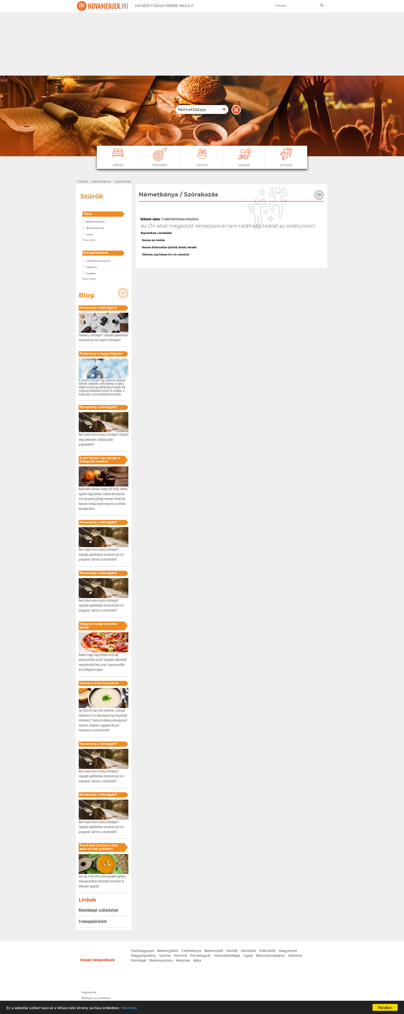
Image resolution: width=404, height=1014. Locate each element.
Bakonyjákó (167, 951)
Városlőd (248, 951)
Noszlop (183, 960)
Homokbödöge (227, 955)
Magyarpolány (143, 955)
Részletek (129, 1007)
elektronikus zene (98, 261)
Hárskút (295, 955)
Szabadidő (244, 165)
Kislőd (231, 951)
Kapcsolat (89, 992)
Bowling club (95, 228)
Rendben (385, 1007)
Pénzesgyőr (200, 955)
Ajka (197, 960)
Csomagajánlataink (93, 921)
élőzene (91, 267)
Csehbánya (191, 951)
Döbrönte (267, 951)
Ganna (165, 955)
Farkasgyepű (142, 951)
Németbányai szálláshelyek (98, 910)
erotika (91, 273)
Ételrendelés (160, 165)
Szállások (118, 165)
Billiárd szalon (95, 221)
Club (89, 234)
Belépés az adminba (96, 998)
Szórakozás (286, 165)
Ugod (248, 955)
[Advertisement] (202, 44)
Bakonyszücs (161, 960)
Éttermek (202, 165)
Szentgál (138, 960)
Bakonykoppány (270, 955)
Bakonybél (213, 951)
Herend (180, 955)
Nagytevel (288, 951)
